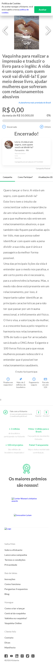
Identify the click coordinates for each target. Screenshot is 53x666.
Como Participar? (25, 177)
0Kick (48, 126)
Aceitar (42, 9)
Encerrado (12, 126)
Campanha (7, 177)
